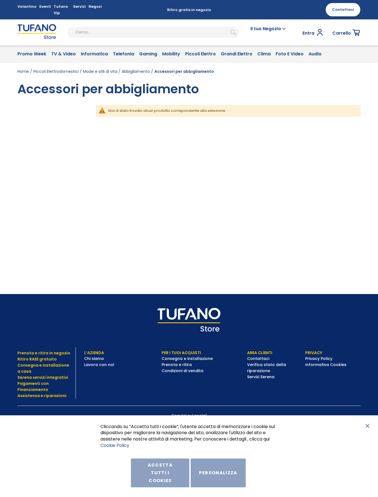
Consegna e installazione (187, 358)
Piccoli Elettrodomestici (56, 71)
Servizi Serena (261, 377)
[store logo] (36, 32)
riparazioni (54, 395)
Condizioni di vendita (182, 371)
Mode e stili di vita (100, 71)
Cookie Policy (114, 445)
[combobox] (153, 32)
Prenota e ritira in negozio (43, 353)
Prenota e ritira (177, 364)
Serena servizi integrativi (43, 377)
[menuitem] (31, 54)
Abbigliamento (136, 71)
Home (23, 71)
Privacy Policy (319, 358)
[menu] (189, 54)
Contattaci (258, 358)
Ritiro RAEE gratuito (37, 359)
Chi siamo (94, 358)
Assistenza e (30, 395)
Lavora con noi (99, 364)
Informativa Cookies (325, 364)
